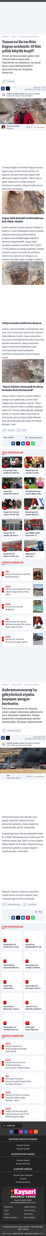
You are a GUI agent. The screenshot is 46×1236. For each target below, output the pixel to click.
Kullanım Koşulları (11, 1217)
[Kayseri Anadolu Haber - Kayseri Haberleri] (23, 1193)
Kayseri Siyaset (23, 1149)
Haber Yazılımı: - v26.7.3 (23, 1233)
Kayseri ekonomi (23, 1164)
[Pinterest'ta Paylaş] (28, 443)
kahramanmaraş (13, 731)
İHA (13, 777)
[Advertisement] (23, 17)
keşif (24, 430)
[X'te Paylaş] (8, 88)
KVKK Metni (28, 1214)
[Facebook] (11, 1132)
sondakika (32, 905)
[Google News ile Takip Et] (39, 127)
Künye (6, 1210)
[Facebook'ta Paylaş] (3, 88)
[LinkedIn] (26, 1132)
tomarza (10, 81)
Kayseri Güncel (23, 1145)
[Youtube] (31, 1132)
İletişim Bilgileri (29, 1217)
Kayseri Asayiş (23, 1160)
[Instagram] (21, 1132)
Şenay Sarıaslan (13, 127)
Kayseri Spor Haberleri (23, 1175)
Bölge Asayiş (16, 685)
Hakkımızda (8, 1207)
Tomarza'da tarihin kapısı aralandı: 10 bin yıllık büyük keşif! (29, 37)
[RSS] (36, 1132)
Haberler (5, 36)
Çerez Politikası (29, 1210)
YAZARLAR (10, 1126)
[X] (16, 1132)
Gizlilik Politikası (30, 1207)
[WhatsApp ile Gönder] (33, 443)
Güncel (14, 36)
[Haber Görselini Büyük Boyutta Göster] (23, 111)
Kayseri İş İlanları (23, 1182)
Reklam (7, 1214)
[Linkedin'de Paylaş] (23, 443)
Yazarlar (23, 1179)
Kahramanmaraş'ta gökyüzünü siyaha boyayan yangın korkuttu (33, 685)
